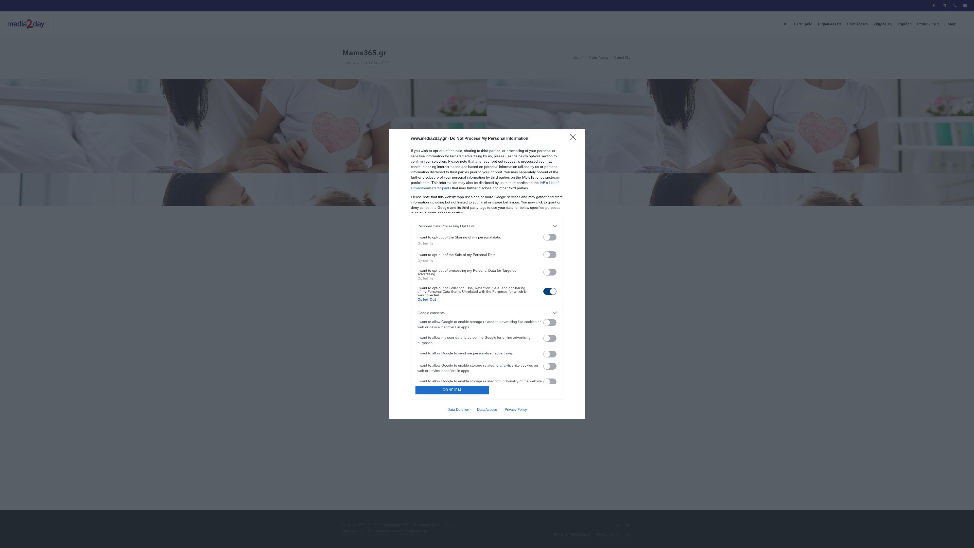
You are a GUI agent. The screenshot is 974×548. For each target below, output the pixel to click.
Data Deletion (458, 409)
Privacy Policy (516, 409)
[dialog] (487, 274)
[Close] (575, 139)
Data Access (487, 409)
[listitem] (487, 226)
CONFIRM (452, 390)
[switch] (549, 237)
